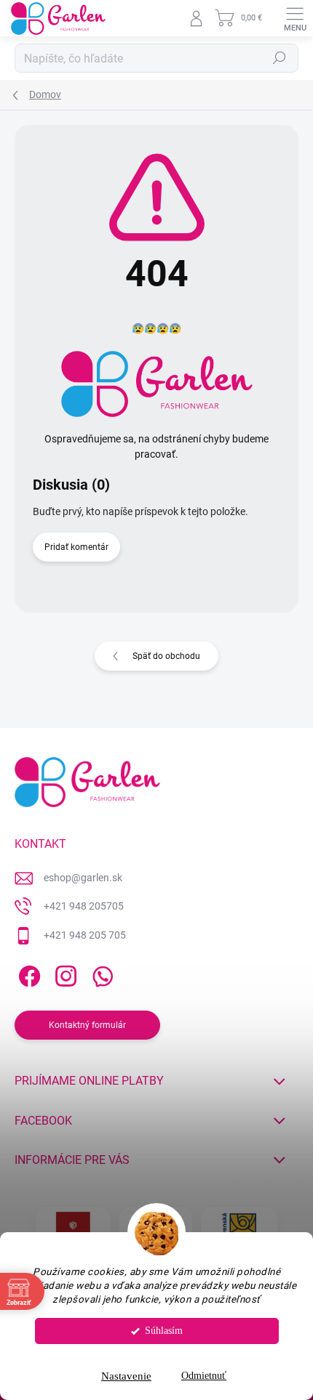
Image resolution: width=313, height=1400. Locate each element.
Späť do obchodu (166, 656)
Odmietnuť (203, 1375)
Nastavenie (126, 1376)
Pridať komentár (76, 547)
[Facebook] (27, 974)
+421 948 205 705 (85, 935)
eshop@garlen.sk (83, 877)
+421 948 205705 (84, 906)
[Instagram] (63, 974)
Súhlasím (164, 1330)
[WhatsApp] (100, 974)
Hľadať (279, 58)
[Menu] (295, 18)
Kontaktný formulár (87, 1025)
